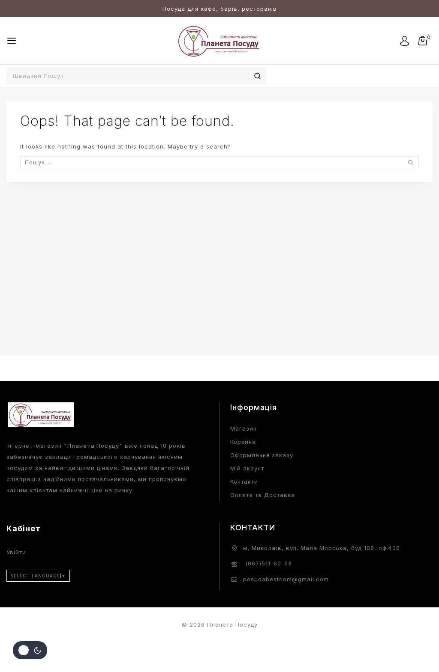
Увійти (16, 552)
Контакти (244, 481)
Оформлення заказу (261, 455)
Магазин (243, 428)
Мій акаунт (247, 468)
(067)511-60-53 (267, 563)
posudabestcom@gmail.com (286, 579)
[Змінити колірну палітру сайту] (30, 650)
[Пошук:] (219, 162)
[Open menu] (11, 41)
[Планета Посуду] (219, 40)
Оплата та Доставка (262, 494)
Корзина (243, 441)
